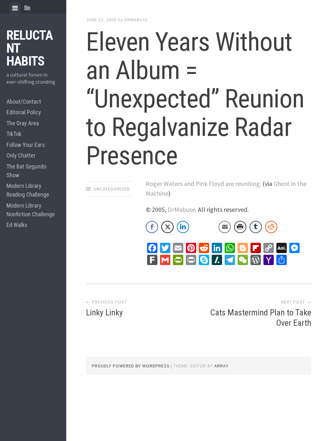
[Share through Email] (225, 227)
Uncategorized (112, 189)
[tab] (15, 8)
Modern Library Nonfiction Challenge (30, 210)
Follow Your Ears (25, 144)
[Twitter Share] (167, 227)
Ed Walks (16, 224)
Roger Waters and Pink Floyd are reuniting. (203, 183)
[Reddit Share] (271, 227)
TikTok (13, 133)
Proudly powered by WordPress (131, 366)
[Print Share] (240, 227)
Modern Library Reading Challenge (27, 190)
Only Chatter (21, 155)
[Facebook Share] (152, 227)
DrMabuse (136, 20)
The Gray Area (22, 123)
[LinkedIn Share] (183, 227)
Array (221, 366)
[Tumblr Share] (256, 227)
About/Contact (23, 101)
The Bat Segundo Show (26, 171)
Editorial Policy (23, 112)
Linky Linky (104, 312)
